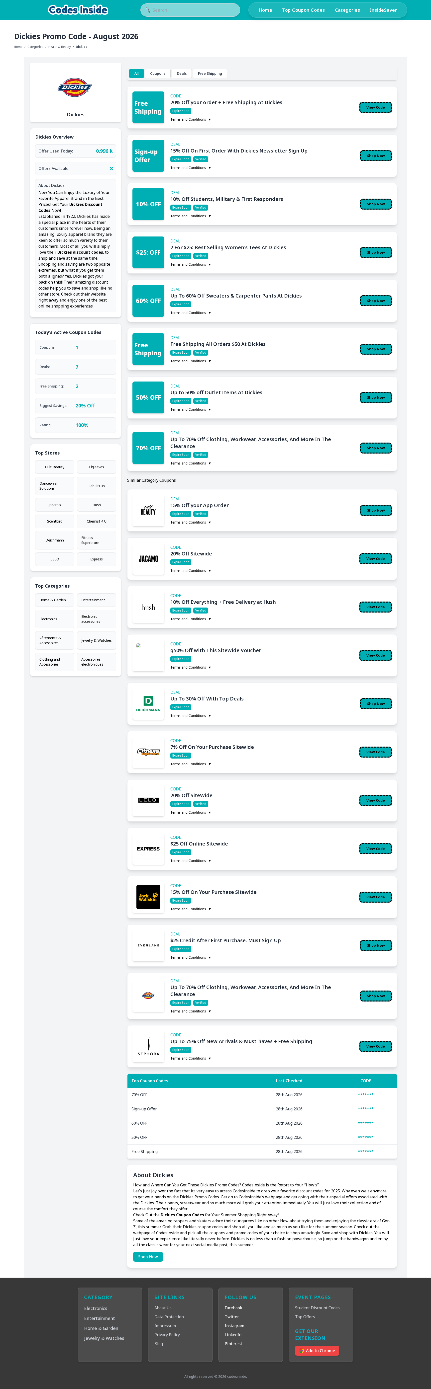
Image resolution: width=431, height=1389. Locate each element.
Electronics (48, 619)
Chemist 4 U (97, 521)
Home (265, 10)
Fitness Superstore (90, 540)
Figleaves (96, 466)
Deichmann (54, 540)
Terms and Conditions (191, 119)
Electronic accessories (90, 619)
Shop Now (376, 155)
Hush (97, 504)
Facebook (233, 1308)
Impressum (165, 1325)
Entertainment (93, 600)
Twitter (232, 1316)
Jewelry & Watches (96, 640)
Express (96, 559)
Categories (347, 10)
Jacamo (55, 504)
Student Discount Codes (317, 1308)
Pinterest (233, 1343)
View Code (375, 107)
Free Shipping (210, 73)
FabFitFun (97, 485)
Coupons (157, 73)
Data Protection (169, 1316)
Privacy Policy (167, 1334)
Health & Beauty (59, 47)
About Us (163, 1308)
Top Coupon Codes (303, 10)
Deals (182, 73)
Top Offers (305, 1316)
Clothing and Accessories (49, 662)
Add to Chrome (320, 1350)
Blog (158, 1343)
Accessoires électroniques (92, 662)
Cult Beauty (54, 466)
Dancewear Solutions (48, 486)
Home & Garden (52, 600)
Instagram (234, 1325)
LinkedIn (233, 1334)
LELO (54, 559)
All (136, 73)
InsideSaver (383, 10)
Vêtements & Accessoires (50, 640)
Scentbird (54, 521)
